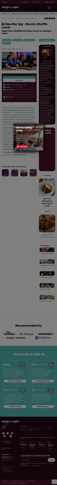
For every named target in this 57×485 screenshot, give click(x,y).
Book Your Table (22, 146)
